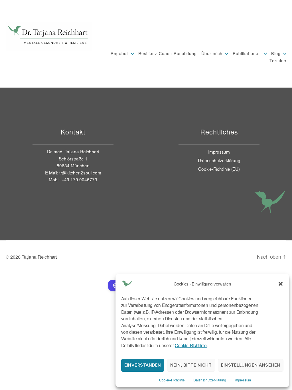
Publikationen (247, 53)
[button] (280, 284)
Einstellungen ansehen (251, 365)
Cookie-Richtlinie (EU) (219, 169)
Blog (276, 53)
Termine (277, 60)
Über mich (211, 53)
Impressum (242, 379)
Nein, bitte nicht (191, 365)
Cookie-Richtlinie (190, 345)
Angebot (119, 53)
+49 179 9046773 (79, 179)
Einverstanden (142, 365)
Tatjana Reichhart (39, 256)
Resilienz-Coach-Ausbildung (167, 53)
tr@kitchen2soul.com (80, 172)
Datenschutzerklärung (209, 379)
